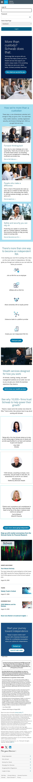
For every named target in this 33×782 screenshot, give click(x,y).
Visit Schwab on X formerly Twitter (6, 747)
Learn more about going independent (16, 528)
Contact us (16, 646)
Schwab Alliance (12, 775)
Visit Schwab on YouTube (2, 747)
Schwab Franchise (22, 775)
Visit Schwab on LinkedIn (10, 747)
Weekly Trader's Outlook (8, 591)
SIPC (11, 742)
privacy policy (18, 712)
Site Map (3, 775)
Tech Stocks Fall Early (7, 568)
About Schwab (10, 777)
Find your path (16, 340)
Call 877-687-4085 (16, 650)
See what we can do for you (15, 72)
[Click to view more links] (30, 756)
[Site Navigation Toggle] (2, 2)
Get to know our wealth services (15, 389)
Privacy (19, 777)
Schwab (3, 777)
